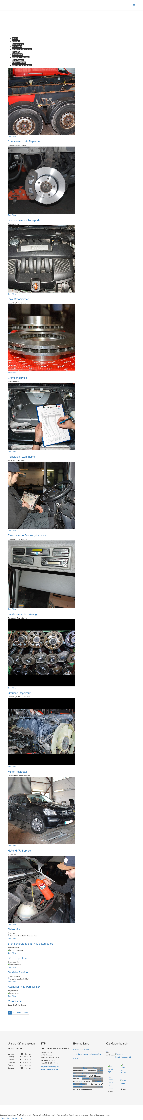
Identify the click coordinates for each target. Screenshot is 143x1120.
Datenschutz (72, 1109)
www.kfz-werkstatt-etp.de (49, 1069)
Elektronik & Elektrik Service (22, 49)
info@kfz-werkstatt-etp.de (50, 1067)
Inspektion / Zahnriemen (20, 57)
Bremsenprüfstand (18, 958)
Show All (15, 38)
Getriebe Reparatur (19, 63)
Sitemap (81, 1109)
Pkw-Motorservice (18, 299)
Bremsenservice (18, 44)
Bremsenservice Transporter (24, 220)
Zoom (10, 136)
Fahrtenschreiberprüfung (22, 614)
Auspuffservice (17, 54)
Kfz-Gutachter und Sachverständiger (88, 1054)
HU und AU (16, 52)
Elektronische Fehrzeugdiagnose (27, 535)
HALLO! (21, 21)
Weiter (19, 1013)
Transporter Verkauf (82, 1049)
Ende (26, 1013)
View (14, 136)
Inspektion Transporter (90, 1068)
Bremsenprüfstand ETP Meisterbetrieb (30, 943)
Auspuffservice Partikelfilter (24, 986)
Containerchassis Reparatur (22, 65)
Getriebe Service (18, 972)
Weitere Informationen (9, 1118)
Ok (22, 1118)
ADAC (77, 1058)
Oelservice (16, 41)
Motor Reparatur (18, 60)
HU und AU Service (19, 850)
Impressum (63, 1109)
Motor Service (17, 46)
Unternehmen (31, 21)
